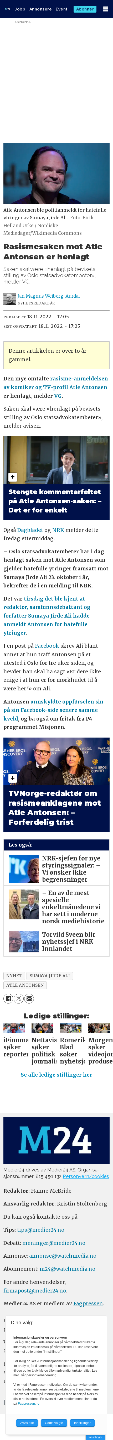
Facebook (47, 646)
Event (62, 9)
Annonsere (40, 9)
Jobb (20, 9)
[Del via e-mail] (29, 999)
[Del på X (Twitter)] (19, 999)
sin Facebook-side (34, 710)
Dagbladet (30, 530)
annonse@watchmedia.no (62, 1256)
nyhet (14, 975)
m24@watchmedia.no (66, 1269)
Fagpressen (88, 1303)
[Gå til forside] (7, 9)
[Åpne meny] (106, 9)
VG (58, 396)
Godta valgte (54, 1423)
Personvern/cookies (86, 1176)
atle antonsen (25, 985)
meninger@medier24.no (53, 1243)
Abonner (85, 9)
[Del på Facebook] (8, 999)
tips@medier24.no (40, 1230)
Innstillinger (95, 1437)
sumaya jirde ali (50, 975)
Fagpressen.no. (29, 1403)
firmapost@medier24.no (34, 1291)
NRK (58, 530)
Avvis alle (27, 1423)
